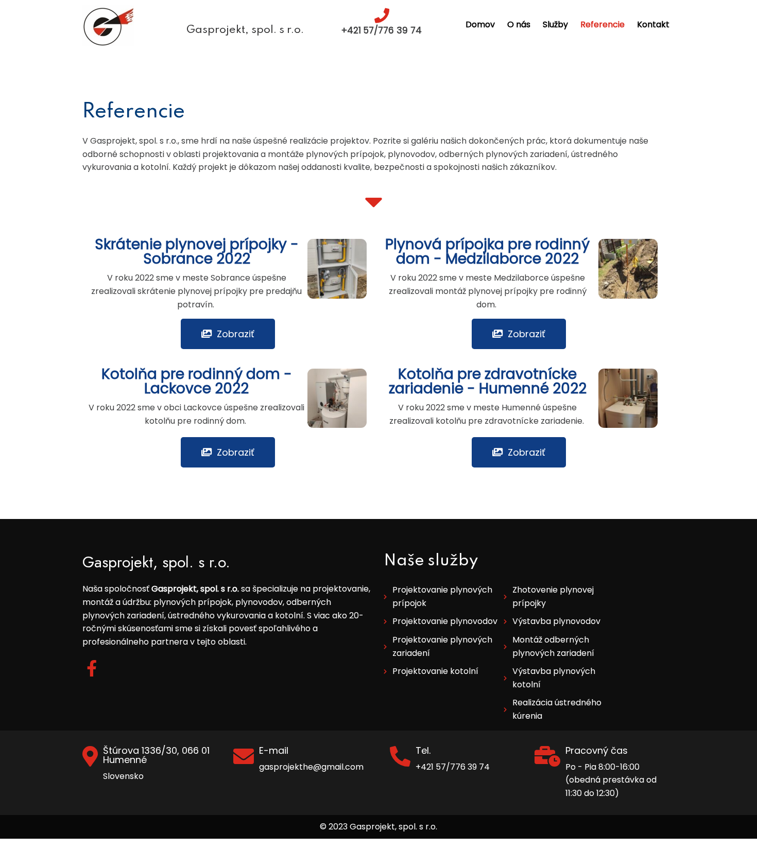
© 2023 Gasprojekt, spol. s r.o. (378, 827)
